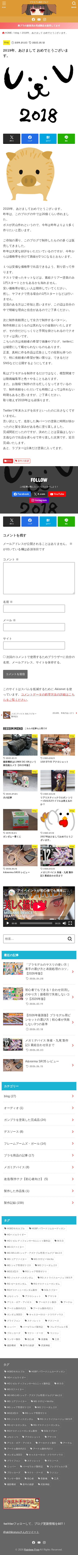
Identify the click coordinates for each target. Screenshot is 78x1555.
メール (9, 620)
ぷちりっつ (12, 1296)
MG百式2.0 (12, 1271)
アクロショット (33, 1296)
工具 (57, 1339)
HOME (8, 33)
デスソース (13, 1131)
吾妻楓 (44, 1339)
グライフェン (13, 1320)
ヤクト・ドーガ (35, 1333)
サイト (7, 638)
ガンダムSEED (14, 1314)
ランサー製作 (13, 1339)
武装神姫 (45, 1345)
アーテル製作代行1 (16, 1308)
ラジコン (54, 1333)
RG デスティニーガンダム (47, 1284)
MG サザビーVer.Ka (44, 1259)
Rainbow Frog (31, 1549)
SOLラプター (51, 1290)
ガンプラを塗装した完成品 (25, 1119)
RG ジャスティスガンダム (20, 1277)
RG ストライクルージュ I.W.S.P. (56, 1277)
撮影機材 (11, 1345)
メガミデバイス (16, 1167)
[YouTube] (39, 19)
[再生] (8, 923)
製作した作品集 (16, 1191)
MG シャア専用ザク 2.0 (19, 1265)
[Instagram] (44, 19)
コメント (11, 559)
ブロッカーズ (13, 1333)
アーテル (67, 1302)
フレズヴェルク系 (59, 1327)
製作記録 (14, 1202)
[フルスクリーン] (70, 923)
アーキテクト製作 (47, 1302)
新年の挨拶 (23, 461)
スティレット (34, 1320)
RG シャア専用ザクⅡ (36, 1271)
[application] (39, 906)
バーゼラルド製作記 (33, 1327)
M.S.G (60, 1241)
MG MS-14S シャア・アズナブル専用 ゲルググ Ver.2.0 (34, 1253)
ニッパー (11, 1327)
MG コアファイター (17, 1259)
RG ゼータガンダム (17, 1284)
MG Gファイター (15, 1247)
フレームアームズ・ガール (25, 1143)
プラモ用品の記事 (19, 1155)
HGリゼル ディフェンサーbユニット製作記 (28, 1241)
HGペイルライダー (16, 1234)
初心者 (30, 1339)
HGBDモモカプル (16, 1228)
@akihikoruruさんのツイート (21, 1532)
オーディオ (13, 1108)
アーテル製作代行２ (43, 1308)
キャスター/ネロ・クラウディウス (46, 1314)
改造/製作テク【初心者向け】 (26, 1179)
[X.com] (39, 494)
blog (17, 33)
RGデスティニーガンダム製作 (22, 1290)
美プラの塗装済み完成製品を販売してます (39, 25)
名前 (8, 601)
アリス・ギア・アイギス (19, 1302)
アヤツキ (52, 1296)
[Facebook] (33, 19)
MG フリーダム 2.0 (47, 1265)
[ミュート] (64, 923)
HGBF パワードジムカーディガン (48, 1228)
